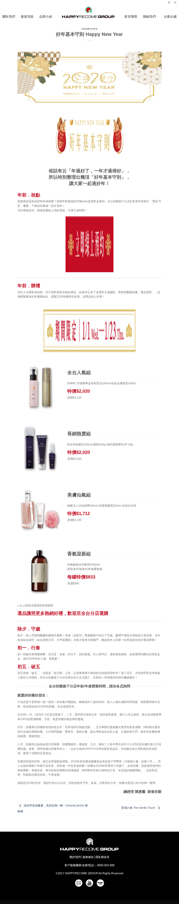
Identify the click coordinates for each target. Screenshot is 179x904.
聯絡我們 (149, 16)
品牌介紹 (45, 16)
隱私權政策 (102, 857)
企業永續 (170, 16)
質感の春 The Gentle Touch (138, 807)
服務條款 (88, 857)
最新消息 (27, 16)
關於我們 (8, 16)
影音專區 (130, 16)
